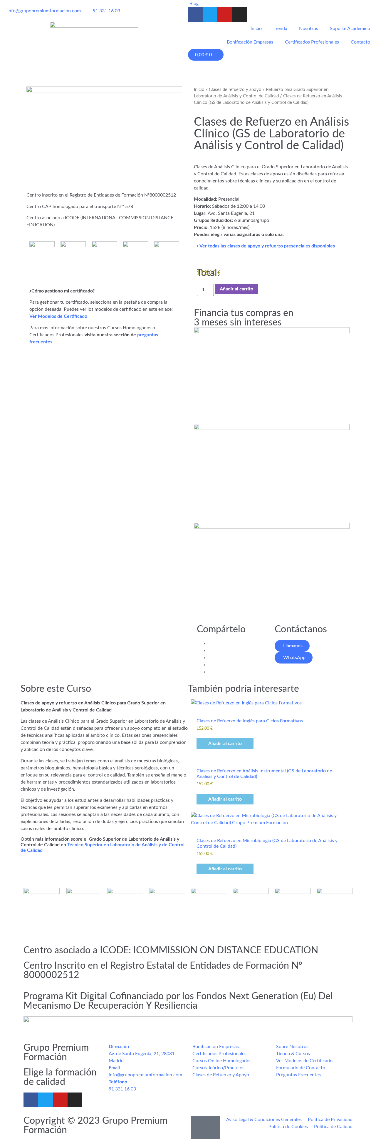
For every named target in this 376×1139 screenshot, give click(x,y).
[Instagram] (239, 14)
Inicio (256, 28)
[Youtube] (224, 14)
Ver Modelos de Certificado (58, 316)
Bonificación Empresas (250, 42)
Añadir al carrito (236, 289)
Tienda (280, 28)
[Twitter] (210, 14)
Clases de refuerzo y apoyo (235, 89)
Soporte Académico (350, 28)
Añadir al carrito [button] (225, 743)
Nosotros (308, 28)
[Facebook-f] (195, 14)
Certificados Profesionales (312, 42)
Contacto (360, 42)
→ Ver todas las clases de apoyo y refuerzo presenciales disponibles (264, 246)
